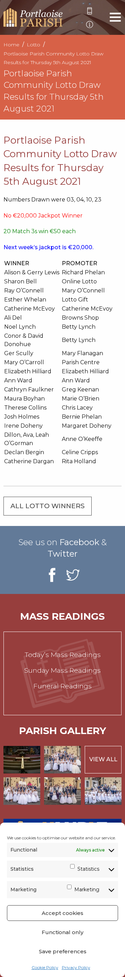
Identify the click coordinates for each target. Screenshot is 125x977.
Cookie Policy (45, 967)
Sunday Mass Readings (62, 670)
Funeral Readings (62, 686)
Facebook (79, 542)
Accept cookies (62, 913)
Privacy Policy (76, 967)
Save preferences (62, 951)
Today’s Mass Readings (63, 655)
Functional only (62, 932)
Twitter (62, 554)
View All (103, 759)
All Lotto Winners (47, 506)
